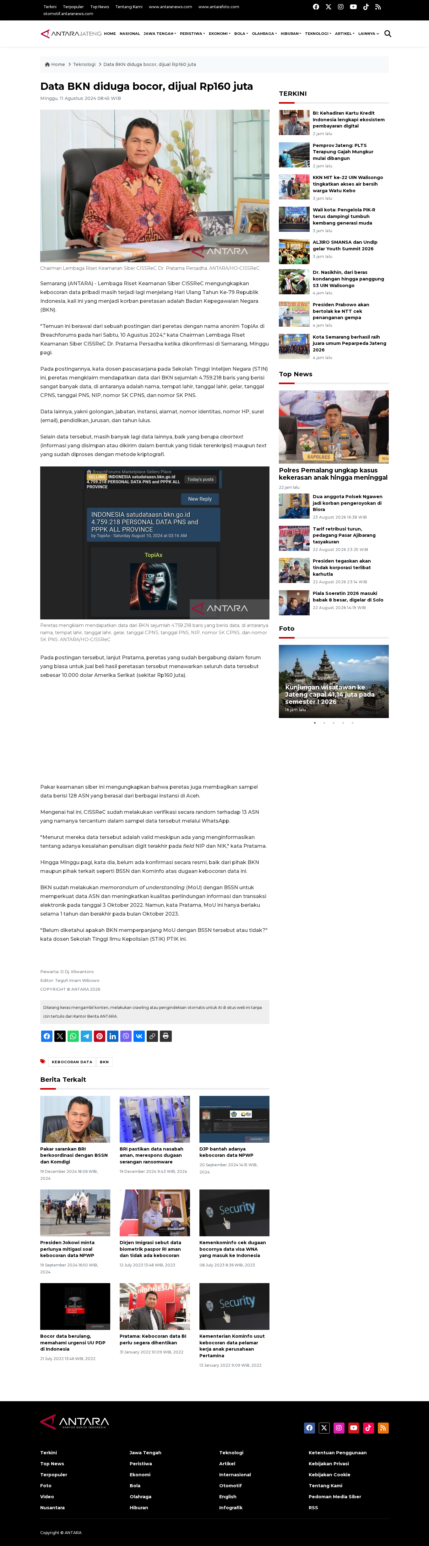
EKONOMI (218, 33)
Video (47, 1497)
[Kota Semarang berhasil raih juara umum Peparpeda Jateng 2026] (294, 346)
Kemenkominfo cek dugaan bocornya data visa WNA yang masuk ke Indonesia (232, 1249)
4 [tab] (343, 723)
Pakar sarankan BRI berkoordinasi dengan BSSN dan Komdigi (74, 1155)
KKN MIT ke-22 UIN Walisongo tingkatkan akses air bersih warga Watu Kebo (348, 184)
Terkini (50, 6)
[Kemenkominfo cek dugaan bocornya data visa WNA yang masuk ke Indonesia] (234, 1213)
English (227, 1497)
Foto (287, 628)
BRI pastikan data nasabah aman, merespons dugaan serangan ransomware (151, 1155)
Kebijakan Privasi (329, 1464)
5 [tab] (353, 723)
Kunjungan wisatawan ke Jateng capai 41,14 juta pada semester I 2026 (330, 694)
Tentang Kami (129, 6)
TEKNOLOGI (317, 33)
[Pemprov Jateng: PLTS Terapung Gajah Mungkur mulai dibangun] (294, 154)
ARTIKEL (343, 33)
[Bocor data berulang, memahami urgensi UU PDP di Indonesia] (75, 1306)
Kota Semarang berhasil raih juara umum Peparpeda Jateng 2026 (349, 343)
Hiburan (139, 1508)
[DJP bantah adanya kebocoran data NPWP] (234, 1119)
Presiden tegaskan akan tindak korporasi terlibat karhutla (342, 567)
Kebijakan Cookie (329, 1475)
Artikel (227, 1464)
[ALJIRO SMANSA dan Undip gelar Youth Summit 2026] (294, 251)
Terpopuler (73, 6)
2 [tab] (324, 723)
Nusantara (52, 1508)
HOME (110, 33)
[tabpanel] (334, 681)
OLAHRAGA (263, 33)
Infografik (230, 1508)
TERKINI (293, 93)
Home (58, 64)
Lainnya (366, 33)
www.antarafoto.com (218, 6)
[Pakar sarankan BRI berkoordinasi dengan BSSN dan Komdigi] (75, 1119)
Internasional (235, 1475)
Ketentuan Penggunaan (338, 1453)
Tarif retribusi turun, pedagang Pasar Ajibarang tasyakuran (344, 535)
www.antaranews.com (170, 6)
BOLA (239, 33)
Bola (135, 1486)
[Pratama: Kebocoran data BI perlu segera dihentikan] (155, 1306)
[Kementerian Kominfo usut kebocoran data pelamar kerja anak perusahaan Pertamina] (234, 1306)
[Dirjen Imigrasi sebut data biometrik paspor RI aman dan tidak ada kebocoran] (155, 1213)
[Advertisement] (154, 731)
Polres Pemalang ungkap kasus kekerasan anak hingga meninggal (333, 473)
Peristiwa (141, 1464)
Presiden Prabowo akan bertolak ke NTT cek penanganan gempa (341, 311)
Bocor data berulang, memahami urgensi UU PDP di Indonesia (73, 1342)
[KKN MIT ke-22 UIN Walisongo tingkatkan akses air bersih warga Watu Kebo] (294, 187)
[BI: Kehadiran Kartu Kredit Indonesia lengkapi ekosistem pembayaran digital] (294, 122)
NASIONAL (130, 33)
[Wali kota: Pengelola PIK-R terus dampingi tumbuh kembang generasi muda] (294, 219)
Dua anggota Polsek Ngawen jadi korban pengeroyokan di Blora (348, 503)
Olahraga (140, 1497)
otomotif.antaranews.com (68, 13)
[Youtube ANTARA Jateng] (353, 7)
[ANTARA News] (71, 33)
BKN (104, 1062)
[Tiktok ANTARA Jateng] (366, 7)
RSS (313, 1508)
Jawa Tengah (158, 33)
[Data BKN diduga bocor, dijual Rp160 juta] (334, 427)
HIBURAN (290, 33)
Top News (99, 6)
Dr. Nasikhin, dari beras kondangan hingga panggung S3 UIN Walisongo (348, 278)
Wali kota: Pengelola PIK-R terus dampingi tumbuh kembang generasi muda (344, 216)
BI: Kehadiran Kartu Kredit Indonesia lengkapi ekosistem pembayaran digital (349, 119)
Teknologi (85, 64)
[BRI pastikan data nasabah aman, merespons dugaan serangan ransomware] (155, 1119)
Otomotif (230, 1486)
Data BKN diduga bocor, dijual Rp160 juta (149, 64)
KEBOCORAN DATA (72, 1062)
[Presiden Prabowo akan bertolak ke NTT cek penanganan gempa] (294, 314)
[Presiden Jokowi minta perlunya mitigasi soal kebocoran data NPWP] (75, 1213)
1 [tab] (315, 723)
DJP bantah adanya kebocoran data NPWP (226, 1152)
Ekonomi (140, 1475)
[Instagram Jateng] (341, 7)
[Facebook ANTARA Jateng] (316, 7)
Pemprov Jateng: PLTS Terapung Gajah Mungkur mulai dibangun (343, 152)
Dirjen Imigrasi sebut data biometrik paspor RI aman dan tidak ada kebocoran (150, 1249)
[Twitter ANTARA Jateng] (328, 7)
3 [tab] (334, 723)
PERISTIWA (191, 33)
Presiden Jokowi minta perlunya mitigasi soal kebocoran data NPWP (67, 1249)
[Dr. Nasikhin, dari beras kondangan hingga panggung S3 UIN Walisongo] (294, 281)
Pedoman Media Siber (335, 1497)
